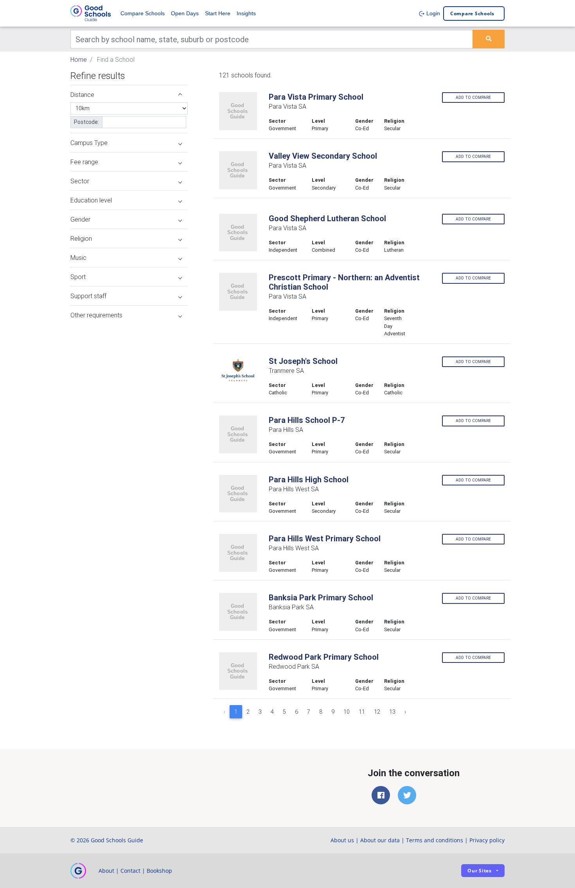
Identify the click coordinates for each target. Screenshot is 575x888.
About (106, 870)
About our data (380, 840)
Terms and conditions (434, 840)
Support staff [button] (88, 296)
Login (432, 13)
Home (78, 59)
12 (377, 711)
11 (362, 711)
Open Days (185, 13)
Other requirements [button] (96, 315)
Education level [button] (91, 200)
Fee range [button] (84, 162)
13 (392, 711)
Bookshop (159, 870)
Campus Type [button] (89, 143)
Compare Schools (142, 13)
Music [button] (78, 257)
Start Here (217, 13)
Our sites (479, 870)
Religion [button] (81, 238)
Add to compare (473, 97)
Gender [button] (80, 219)
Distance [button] (82, 94)
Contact (130, 870)
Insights (246, 13)
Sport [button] (78, 277)
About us (342, 840)
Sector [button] (79, 181)
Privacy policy (487, 840)
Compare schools (472, 13)
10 (346, 711)
